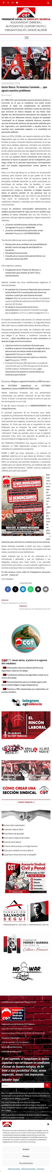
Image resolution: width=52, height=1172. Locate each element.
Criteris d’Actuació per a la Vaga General (20, 846)
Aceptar (26, 1149)
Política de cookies (14, 1169)
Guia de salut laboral (12, 842)
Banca (17, 83)
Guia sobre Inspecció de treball (17, 838)
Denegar (26, 1156)
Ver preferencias (26, 1163)
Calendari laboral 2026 (13, 829)
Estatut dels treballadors (14, 825)
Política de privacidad (28, 1169)
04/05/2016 (7, 95)
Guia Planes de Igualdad (14, 833)
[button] (48, 1124)
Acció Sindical (8, 83)
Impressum (40, 1169)
